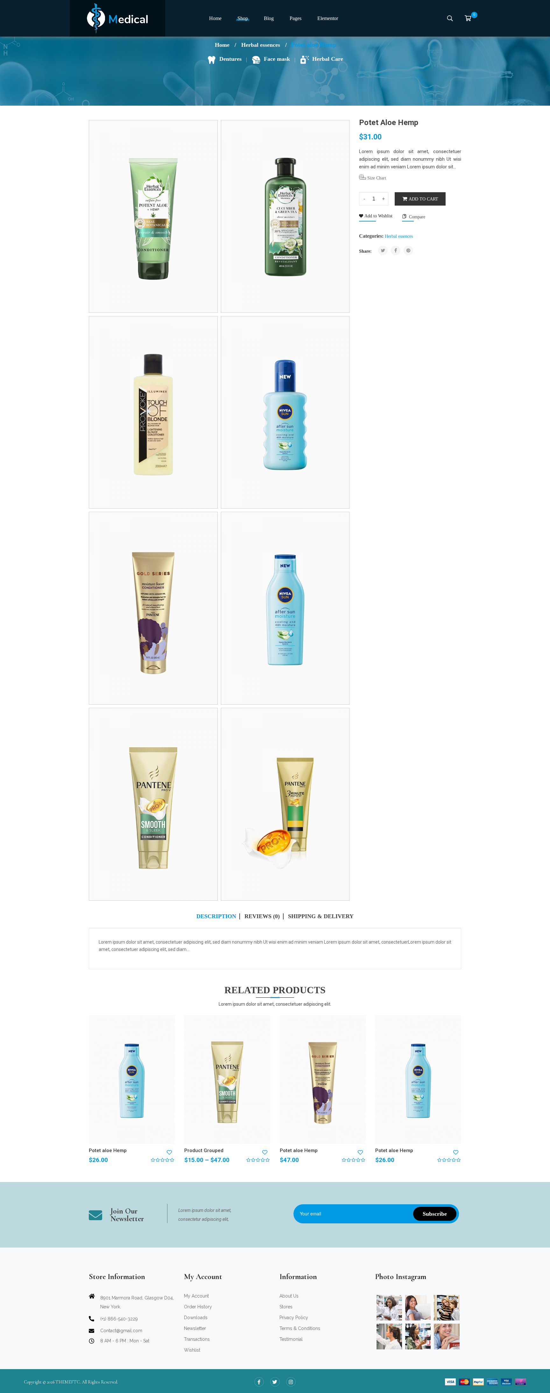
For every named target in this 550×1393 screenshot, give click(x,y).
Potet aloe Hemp (108, 1150)
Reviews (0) (262, 916)
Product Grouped (203, 1150)
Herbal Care (327, 59)
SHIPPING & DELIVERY (321, 916)
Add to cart (423, 199)
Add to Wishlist (377, 216)
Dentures (230, 59)
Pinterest (408, 250)
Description (216, 916)
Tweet (383, 250)
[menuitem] (215, 18)
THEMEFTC (67, 1382)
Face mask (277, 59)
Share (395, 250)
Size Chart (376, 178)
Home (222, 45)
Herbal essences (260, 45)
